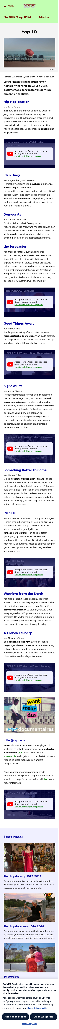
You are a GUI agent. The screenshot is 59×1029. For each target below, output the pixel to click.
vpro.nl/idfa (10, 756)
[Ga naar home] (29, 6)
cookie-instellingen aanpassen (29, 156)
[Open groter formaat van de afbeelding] (29, 715)
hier (20, 752)
